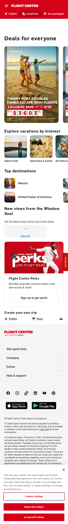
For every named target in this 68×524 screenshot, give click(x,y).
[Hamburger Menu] (6, 5)
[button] (65, 262)
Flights (13, 13)
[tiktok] (26, 393)
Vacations (32, 13)
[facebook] (8, 393)
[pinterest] (53, 393)
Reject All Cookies (34, 507)
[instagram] (17, 393)
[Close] (64, 470)
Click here (44, 429)
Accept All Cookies (34, 517)
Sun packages (56, 13)
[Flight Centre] (25, 5)
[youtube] (44, 393)
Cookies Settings (34, 496)
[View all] (25, 228)
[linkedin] (35, 393)
